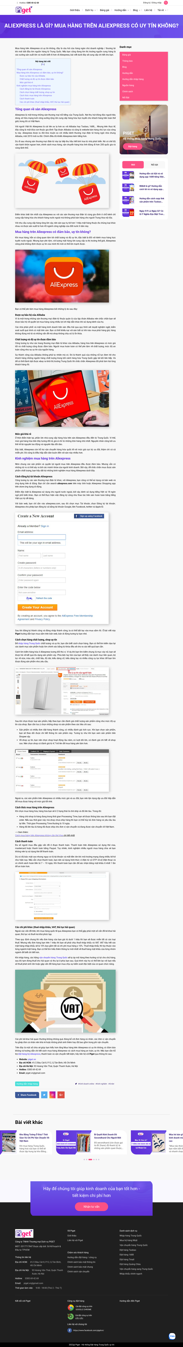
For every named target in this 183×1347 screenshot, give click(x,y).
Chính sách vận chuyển (78, 1271)
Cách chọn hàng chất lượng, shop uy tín (37, 92)
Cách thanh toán (27, 98)
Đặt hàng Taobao (128, 1250)
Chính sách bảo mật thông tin (81, 1262)
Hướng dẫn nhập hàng (133, 79)
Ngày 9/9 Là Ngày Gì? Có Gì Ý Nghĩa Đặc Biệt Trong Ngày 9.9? (151, 214)
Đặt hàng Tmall (127, 1259)
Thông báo (127, 61)
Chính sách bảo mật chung (80, 1267)
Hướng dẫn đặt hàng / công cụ (82, 1257)
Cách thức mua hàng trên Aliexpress (36, 95)
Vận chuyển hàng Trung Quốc (134, 1245)
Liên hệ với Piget (75, 1240)
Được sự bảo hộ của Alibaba (32, 76)
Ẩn (43, 64)
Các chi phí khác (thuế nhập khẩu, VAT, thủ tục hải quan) (44, 102)
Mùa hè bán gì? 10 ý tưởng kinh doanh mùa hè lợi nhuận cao (108, 1137)
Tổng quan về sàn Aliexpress (29, 69)
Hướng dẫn (120, 10)
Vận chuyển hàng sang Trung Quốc (136, 1269)
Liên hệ (148, 10)
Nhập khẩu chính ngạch (131, 1273)
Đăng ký (146, 2)
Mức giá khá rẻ (26, 82)
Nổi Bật (125, 97)
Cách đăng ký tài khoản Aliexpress (35, 89)
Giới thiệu (75, 10)
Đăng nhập (156, 2)
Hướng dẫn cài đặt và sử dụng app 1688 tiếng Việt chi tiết (151, 176)
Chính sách (127, 91)
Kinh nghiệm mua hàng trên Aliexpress (34, 85)
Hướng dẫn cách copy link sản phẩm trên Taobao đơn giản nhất (151, 201)
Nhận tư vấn (91, 1206)
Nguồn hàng (128, 85)
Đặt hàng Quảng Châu (130, 1264)
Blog (135, 10)
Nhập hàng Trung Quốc (131, 1235)
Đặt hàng (132, 146)
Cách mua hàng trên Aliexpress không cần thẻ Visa (39, 835)
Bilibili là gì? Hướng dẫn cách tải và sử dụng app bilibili (150, 189)
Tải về (161, 10)
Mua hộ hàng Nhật (128, 1240)
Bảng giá (104, 10)
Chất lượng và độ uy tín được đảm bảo (37, 79)
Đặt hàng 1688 (127, 1254)
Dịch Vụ (89, 10)
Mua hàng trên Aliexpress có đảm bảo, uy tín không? (40, 72)
